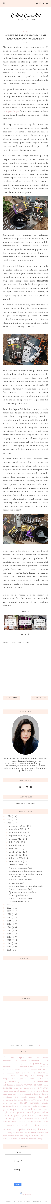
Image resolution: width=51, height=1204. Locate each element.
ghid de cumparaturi (25, 1087)
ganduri (7, 1087)
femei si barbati (15, 1084)
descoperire (42, 1075)
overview (43, 1105)
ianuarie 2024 (16, 861)
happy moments (35, 1091)
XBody (39, 1138)
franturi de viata (33, 1084)
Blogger (36, 1045)
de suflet (39, 1072)
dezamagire (17, 1078)
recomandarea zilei (38, 1121)
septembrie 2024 (17, 835)
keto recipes (19, 1100)
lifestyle (27, 1100)
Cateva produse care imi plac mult (26, 885)
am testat (44, 1061)
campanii (15, 1067)
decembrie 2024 (17, 826)
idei (10, 1093)
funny (45, 1085)
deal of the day (19, 1075)
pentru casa (38, 1109)
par (27, 31)
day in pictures (24, 1072)
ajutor (18, 1060)
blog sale (34, 1063)
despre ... (7, 1078)
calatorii (7, 1066)
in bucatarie (36, 1094)
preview (37, 1112)
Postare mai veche (39, 698)
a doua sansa (41, 1057)
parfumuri (19, 1109)
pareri (10, 1109)
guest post (8, 1091)
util (42, 1135)
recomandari (9, 1125)
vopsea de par (12, 111)
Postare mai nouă (11, 698)
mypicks (13, 1103)
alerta (24, 1060)
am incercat (33, 1060)
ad (23, 31)
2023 (9, 904)
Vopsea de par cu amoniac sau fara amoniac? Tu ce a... (25, 875)
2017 (9, 924)
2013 (9, 937)
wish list (25, 1138)
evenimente (42, 1081)
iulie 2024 (14, 842)
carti (39, 1066)
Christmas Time (21, 1069)
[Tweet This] (25, 634)
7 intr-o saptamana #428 (20, 898)
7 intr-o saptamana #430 (20, 879)
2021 (9, 911)
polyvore (21, 1112)
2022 (9, 907)
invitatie (24, 1097)
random (6, 1121)
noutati (34, 1102)
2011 (9, 943)
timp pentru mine (11, 1135)
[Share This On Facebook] (22, 634)
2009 (9, 949)
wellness (16, 1138)
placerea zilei (10, 1112)
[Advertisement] (25, 1024)
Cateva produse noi (18, 895)
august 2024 (15, 838)
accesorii (7, 1060)
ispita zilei (35, 1096)
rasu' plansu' (18, 1121)
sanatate (7, 1129)
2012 (9, 940)
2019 (9, 917)
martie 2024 (15, 855)
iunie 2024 (14, 845)
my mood (41, 1100)
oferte (18, 1105)
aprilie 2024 (15, 851)
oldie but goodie (30, 1106)
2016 (9, 927)
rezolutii (45, 1125)
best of (13, 1063)
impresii (27, 1094)
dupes (5, 1081)
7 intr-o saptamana (17, 1057)
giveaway (43, 1087)
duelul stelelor (41, 1079)
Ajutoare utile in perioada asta (24, 892)
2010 (9, 946)
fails (5, 1085)
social (5, 1133)
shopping (19, 1129)
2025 (9, 819)
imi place (18, 1093)
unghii (28, 1135)
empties (13, 1081)
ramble (44, 1118)
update (35, 1135)
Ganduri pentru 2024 (19, 901)
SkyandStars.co (40, 1201)
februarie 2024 (16, 858)
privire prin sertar (24, 1115)
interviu (45, 1094)
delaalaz (32, 1076)
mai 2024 (14, 848)
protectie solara (31, 1118)
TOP (22, 1135)
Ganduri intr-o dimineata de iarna (25, 870)
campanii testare (28, 1066)
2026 (9, 816)
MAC (33, 1099)
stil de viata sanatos (34, 1132)
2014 (9, 933)
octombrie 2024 (17, 832)
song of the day (15, 1132)
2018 (9, 920)
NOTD (23, 1102)
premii (29, 1112)
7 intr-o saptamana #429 (20, 889)
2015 (9, 930)
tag (46, 1132)
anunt (5, 1063)
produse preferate (13, 1118)
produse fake (41, 1115)
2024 (9, 822)
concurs (42, 1069)
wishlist (32, 1138)
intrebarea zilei (10, 1097)
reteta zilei (23, 1125)
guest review (20, 1090)
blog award (23, 1063)
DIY (26, 1078)
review (35, 1125)
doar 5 (31, 1078)
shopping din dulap (37, 1129)
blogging (44, 1063)
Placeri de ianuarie (18, 864)
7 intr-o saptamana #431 (20, 867)
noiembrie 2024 (17, 829)
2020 (9, 914)
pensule (29, 1109)
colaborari (32, 1069)
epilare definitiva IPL (26, 1081)
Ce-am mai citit (16, 882)
